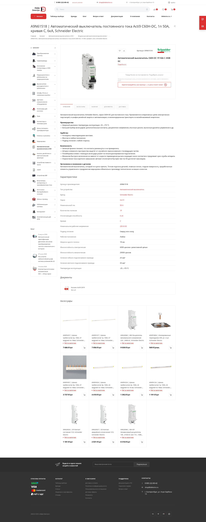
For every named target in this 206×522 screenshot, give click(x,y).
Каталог (59, 479)
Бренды (58, 486)
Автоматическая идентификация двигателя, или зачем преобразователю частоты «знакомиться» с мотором (46, 243)
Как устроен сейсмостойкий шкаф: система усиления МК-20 (46, 259)
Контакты (88, 498)
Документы (108, 106)
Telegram (158, 514)
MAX (169, 514)
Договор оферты (91, 492)
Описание (66, 106)
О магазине (90, 479)
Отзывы (58, 495)
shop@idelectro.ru (105, 2)
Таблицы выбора (61, 483)
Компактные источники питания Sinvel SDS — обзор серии (46, 271)
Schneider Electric (126, 195)
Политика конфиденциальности (96, 486)
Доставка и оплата (91, 483)
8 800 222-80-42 (62, 2)
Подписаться (142, 464)
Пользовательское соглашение (95, 489)
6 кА (121, 216)
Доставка (122, 106)
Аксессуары (81, 106)
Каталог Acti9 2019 (78, 287)
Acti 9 (122, 200)
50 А (121, 205)
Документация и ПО (125, 483)
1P (121, 210)
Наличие (95, 106)
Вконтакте (152, 514)
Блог (33, 229)
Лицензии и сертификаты (63, 492)
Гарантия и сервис (125, 486)
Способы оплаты (38, 479)
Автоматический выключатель (132, 189)
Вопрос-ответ (123, 489)
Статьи (57, 489)
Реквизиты (89, 495)
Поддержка (124, 479)
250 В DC (123, 226)
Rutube (163, 514)
